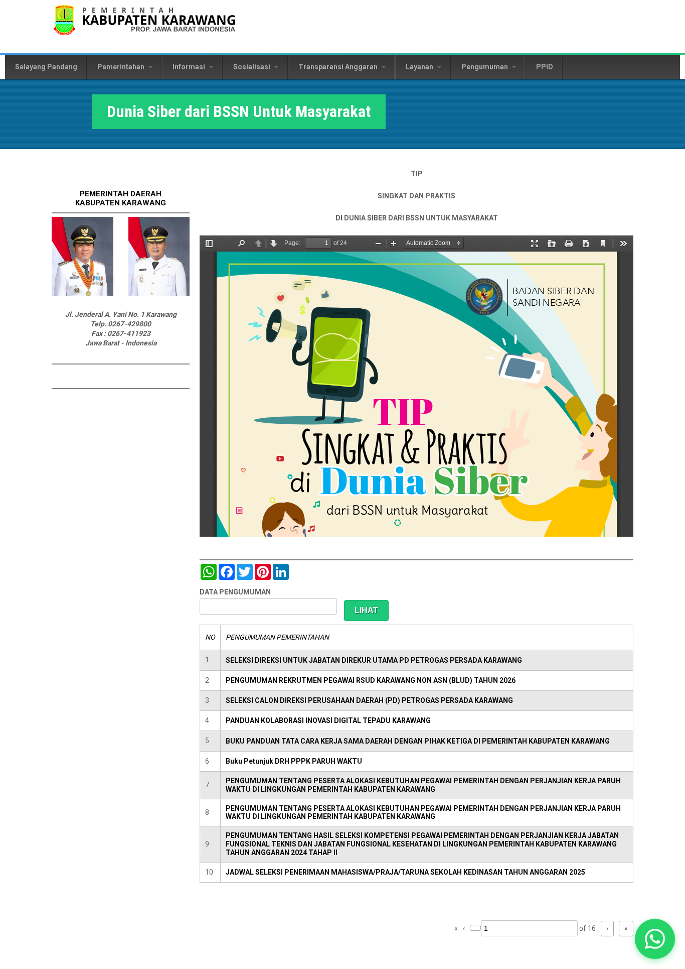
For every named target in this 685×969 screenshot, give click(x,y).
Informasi (190, 67)
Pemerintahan (121, 67)
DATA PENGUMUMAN (235, 592)
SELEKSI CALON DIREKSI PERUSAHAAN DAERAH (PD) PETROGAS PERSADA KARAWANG (369, 700)
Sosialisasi (252, 67)
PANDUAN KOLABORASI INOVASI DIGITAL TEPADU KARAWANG (328, 720)
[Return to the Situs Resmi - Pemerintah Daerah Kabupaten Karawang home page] (144, 26)
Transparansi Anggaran (338, 67)
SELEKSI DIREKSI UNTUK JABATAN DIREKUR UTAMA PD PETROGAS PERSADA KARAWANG (374, 660)
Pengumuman (485, 67)
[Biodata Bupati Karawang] (82, 294)
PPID (544, 67)
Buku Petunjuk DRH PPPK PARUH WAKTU (294, 761)
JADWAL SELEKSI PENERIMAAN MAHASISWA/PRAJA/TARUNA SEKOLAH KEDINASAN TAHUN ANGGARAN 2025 (405, 872)
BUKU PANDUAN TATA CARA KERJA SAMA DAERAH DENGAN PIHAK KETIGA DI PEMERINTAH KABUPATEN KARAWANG (418, 741)
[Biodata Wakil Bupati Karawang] (159, 294)
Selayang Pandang (46, 67)
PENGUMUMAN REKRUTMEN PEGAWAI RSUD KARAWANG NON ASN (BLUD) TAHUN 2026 (371, 680)
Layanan (420, 67)
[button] (654, 938)
